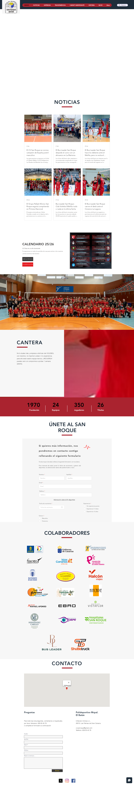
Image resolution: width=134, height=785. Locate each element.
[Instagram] (67, 781)
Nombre (41, 474)
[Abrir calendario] (62, 507)
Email (40, 482)
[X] (61, 781)
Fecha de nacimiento (46, 503)
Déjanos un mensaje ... (29, 755)
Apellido (68, 474)
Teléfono (41, 491)
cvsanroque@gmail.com (84, 728)
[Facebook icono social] (73, 781)
